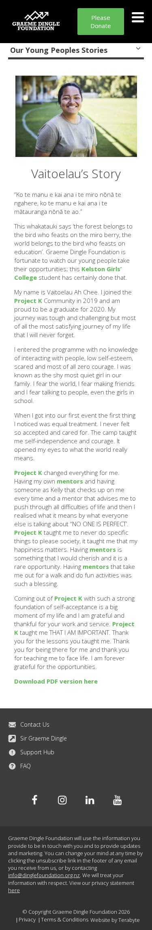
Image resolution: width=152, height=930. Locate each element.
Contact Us (34, 724)
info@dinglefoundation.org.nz (44, 875)
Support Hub (37, 752)
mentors (70, 481)
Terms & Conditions (64, 919)
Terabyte (129, 919)
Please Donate (100, 21)
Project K (28, 300)
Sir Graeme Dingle (43, 738)
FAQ (25, 766)
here (14, 890)
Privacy (27, 919)
